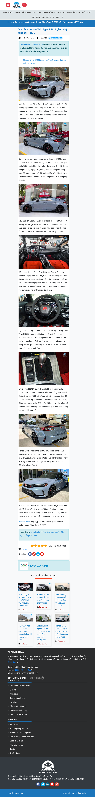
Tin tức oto (19, 22)
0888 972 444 (20, 670)
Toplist (12, 749)
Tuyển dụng (15, 753)
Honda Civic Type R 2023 (31, 44)
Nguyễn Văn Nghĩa (27, 38)
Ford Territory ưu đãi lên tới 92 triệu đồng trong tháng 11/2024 (60, 600)
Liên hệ (59, 17)
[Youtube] (52, 784)
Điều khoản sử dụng (18, 710)
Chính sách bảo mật (18, 714)
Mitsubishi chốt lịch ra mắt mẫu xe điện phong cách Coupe (43, 599)
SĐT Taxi (36, 17)
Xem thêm (12, 662)
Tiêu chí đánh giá (17, 698)
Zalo (29, 670)
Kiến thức (87, 12)
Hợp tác (13, 702)
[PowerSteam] (16, 5)
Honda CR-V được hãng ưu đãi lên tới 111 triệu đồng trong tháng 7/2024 (61, 631)
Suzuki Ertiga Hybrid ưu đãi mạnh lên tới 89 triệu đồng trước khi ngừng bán (43, 633)
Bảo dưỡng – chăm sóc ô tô (22, 737)
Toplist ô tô (48, 17)
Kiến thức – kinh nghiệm (20, 733)
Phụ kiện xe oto (16, 745)
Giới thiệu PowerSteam (20, 686)
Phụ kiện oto (73, 12)
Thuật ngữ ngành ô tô (19, 728)
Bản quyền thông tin (18, 706)
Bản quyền (82, 793)
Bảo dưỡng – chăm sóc (54, 12)
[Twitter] (43, 784)
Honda (24, 549)
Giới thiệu (8, 12)
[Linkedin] (48, 784)
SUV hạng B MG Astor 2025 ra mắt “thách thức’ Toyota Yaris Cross (25, 600)
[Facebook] (38, 784)
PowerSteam (24, 522)
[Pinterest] (57, 784)
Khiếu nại (14, 694)
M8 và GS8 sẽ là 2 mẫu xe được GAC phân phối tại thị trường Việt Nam (25, 633)
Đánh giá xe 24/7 (23, 12)
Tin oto (37, 12)
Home (10, 22)
